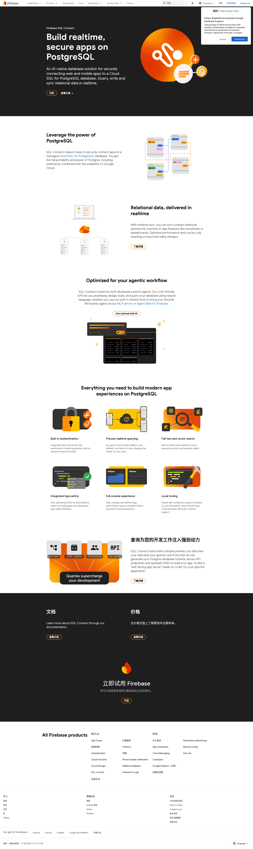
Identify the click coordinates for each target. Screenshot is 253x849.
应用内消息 (158, 772)
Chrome (48, 832)
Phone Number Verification (135, 759)
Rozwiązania (68, 3)
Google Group (176, 809)
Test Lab (187, 753)
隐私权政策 (14, 843)
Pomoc (130, 3)
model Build (32, 3)
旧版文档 (173, 822)
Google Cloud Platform (78, 832)
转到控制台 (231, 3)
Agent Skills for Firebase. (153, 303)
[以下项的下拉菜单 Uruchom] (57, 3)
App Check (96, 740)
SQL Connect (97, 772)
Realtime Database (131, 766)
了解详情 (138, 246)
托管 (124, 753)
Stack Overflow (176, 805)
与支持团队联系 (176, 801)
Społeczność (113, 3)
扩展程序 (126, 740)
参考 (5, 805)
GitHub (6, 818)
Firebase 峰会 (92, 805)
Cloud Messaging (161, 753)
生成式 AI (95, 779)
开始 (51, 93)
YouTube (89, 813)
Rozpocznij (240, 39)
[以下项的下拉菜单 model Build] (40, 3)
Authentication (98, 753)
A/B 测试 (157, 740)
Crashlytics (158, 759)
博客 (221, 3)
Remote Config (190, 747)
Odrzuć (222, 39)
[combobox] (175, 3)
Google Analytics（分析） (165, 766)
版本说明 (173, 813)
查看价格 (138, 637)
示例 (5, 809)
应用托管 (95, 747)
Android (36, 832)
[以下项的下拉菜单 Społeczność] (122, 3)
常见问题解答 (175, 818)
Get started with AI (127, 313)
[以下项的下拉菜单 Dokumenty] (101, 3)
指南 (5, 801)
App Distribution (160, 747)
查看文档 (67, 93)
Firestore (126, 747)
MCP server (124, 303)
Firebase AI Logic (130, 772)
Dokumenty (93, 3)
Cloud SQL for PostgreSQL (76, 156)
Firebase (60, 832)
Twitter (89, 809)
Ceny (81, 3)
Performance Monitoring (195, 740)
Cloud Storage (98, 766)
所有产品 (97, 832)
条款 (5, 843)
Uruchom (50, 3)
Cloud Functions (99, 759)
